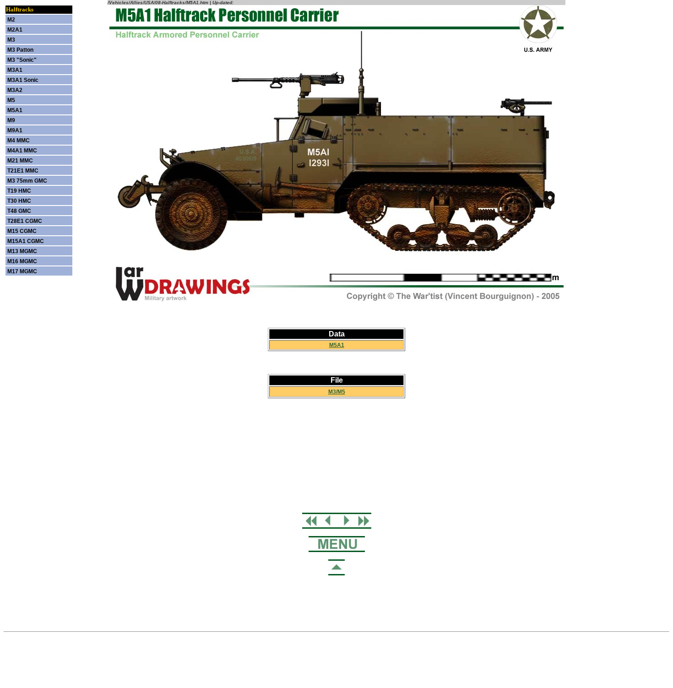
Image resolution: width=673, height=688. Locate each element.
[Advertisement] (336, 455)
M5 (11, 100)
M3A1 (14, 70)
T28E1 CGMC (24, 221)
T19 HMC (19, 191)
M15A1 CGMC (25, 241)
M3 (11, 40)
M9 (11, 120)
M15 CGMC (22, 231)
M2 (11, 19)
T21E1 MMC (22, 171)
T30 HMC (19, 201)
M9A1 (14, 130)
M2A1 (14, 30)
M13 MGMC (22, 251)
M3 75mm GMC (27, 181)
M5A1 (336, 345)
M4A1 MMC (22, 150)
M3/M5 (336, 392)
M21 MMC (20, 160)
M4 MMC (18, 140)
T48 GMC (19, 211)
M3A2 (14, 90)
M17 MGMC (22, 271)
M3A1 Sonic (22, 80)
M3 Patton (20, 50)
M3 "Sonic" (22, 60)
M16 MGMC (22, 261)
